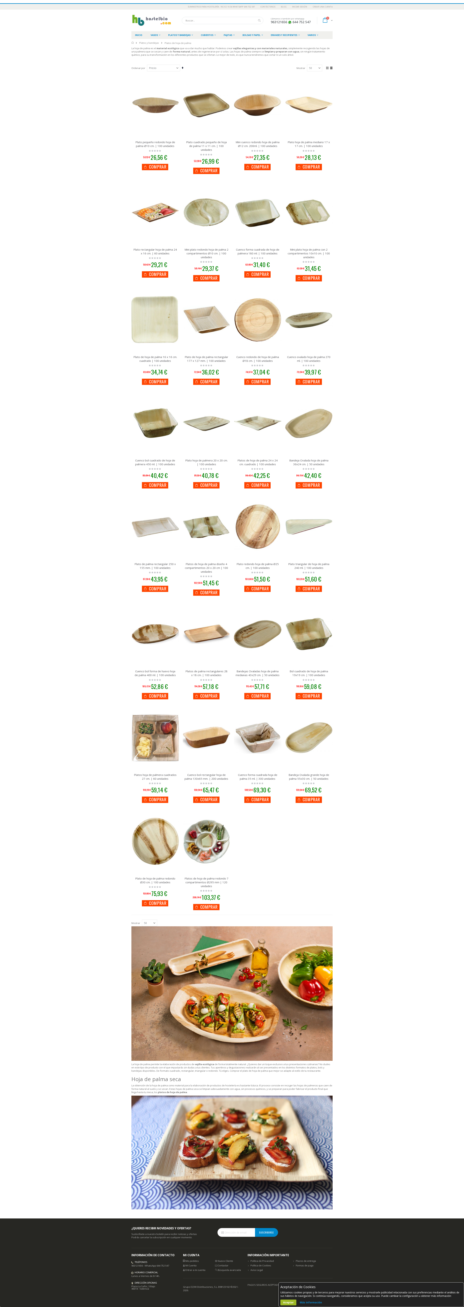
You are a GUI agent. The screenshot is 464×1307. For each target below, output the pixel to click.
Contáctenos (268, 6)
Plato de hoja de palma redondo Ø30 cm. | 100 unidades (155, 880)
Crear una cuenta (323, 6)
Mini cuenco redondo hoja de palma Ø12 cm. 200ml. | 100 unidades (257, 144)
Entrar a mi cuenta (195, 1270)
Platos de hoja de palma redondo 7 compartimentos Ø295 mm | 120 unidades (206, 882)
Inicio (132, 42)
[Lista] (331, 68)
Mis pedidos (192, 1261)
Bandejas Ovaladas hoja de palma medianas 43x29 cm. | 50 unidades (257, 673)
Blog (284, 6)
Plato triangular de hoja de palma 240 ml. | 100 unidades (308, 566)
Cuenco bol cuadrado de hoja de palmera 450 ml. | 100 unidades (155, 462)
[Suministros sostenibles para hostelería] (151, 20)
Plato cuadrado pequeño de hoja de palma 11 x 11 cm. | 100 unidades (206, 146)
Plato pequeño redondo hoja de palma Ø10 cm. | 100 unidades (155, 144)
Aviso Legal (256, 1270)
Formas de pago (305, 1265)
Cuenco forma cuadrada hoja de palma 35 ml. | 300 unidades (257, 776)
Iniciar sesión (299, 6)
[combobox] (222, 20)
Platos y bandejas (149, 43)
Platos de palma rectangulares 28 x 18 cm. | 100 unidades (206, 673)
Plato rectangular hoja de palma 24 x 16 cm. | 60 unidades (155, 251)
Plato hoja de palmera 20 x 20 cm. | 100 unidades (206, 462)
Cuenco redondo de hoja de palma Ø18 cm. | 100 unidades (257, 359)
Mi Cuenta (190, 1265)
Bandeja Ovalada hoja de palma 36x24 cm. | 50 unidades (308, 462)
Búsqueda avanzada (229, 1270)
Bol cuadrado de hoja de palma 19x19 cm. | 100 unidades (309, 673)
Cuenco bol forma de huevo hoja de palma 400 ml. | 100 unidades (155, 673)
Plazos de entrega (306, 1261)
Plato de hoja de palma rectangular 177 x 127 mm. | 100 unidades (206, 359)
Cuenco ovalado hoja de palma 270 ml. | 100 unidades (308, 359)
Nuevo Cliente (225, 1261)
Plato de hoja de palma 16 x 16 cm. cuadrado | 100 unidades (155, 359)
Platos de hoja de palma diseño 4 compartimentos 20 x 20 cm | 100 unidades (206, 567)
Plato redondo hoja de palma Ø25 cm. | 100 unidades (258, 566)
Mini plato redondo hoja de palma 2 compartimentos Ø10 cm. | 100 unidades (206, 253)
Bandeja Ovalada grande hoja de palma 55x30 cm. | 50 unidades (309, 776)
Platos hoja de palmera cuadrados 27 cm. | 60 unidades (155, 776)
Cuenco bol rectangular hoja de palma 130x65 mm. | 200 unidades (206, 776)
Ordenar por (138, 68)
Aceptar (288, 1302)
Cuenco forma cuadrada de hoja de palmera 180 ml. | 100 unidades (257, 251)
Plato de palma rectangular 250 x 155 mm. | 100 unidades (155, 566)
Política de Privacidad (262, 1261)
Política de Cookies (260, 1265)
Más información (311, 1302)
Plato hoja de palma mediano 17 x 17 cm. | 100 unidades (309, 144)
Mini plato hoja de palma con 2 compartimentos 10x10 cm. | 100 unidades (309, 253)
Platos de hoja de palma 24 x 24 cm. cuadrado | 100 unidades (257, 462)
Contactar (223, 1265)
